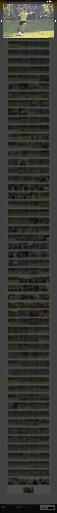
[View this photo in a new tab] (49, 1)
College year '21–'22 (22, 1)
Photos (18, 1)
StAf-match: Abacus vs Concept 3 (30, 1)
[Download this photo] (48, 1)
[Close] (51, 1)
